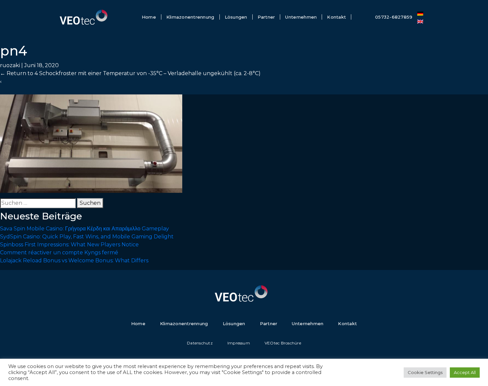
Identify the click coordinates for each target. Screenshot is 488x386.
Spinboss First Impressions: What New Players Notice (69, 244)
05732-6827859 (393, 17)
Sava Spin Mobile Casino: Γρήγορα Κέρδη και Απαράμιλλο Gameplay (84, 228)
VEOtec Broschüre (283, 342)
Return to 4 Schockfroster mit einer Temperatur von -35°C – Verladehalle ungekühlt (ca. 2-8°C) (130, 73)
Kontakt (336, 17)
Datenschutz (200, 342)
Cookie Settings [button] (425, 372)
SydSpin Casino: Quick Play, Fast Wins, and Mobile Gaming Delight (87, 236)
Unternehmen (301, 17)
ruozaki (10, 65)
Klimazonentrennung (190, 17)
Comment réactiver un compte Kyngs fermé (59, 252)
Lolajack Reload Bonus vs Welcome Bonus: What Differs (74, 260)
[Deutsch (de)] (420, 13)
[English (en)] (420, 21)
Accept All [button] (465, 372)
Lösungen (236, 17)
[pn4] (91, 143)
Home (149, 17)
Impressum (238, 342)
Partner (266, 17)
